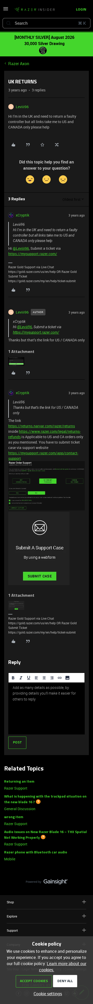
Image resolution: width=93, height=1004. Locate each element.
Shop (10, 902)
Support (12, 930)
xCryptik (22, 215)
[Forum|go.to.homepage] (33, 10)
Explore (12, 916)
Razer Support (15, 788)
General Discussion (19, 808)
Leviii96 (22, 106)
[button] (6, 10)
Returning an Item (19, 781)
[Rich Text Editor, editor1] (46, 708)
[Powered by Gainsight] (46, 883)
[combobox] (46, 23)
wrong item (13, 817)
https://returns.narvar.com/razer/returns (41, 425)
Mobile (9, 858)
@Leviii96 (21, 248)
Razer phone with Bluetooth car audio (35, 852)
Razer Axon (18, 63)
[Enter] (8, 23)
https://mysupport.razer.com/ (32, 253)
